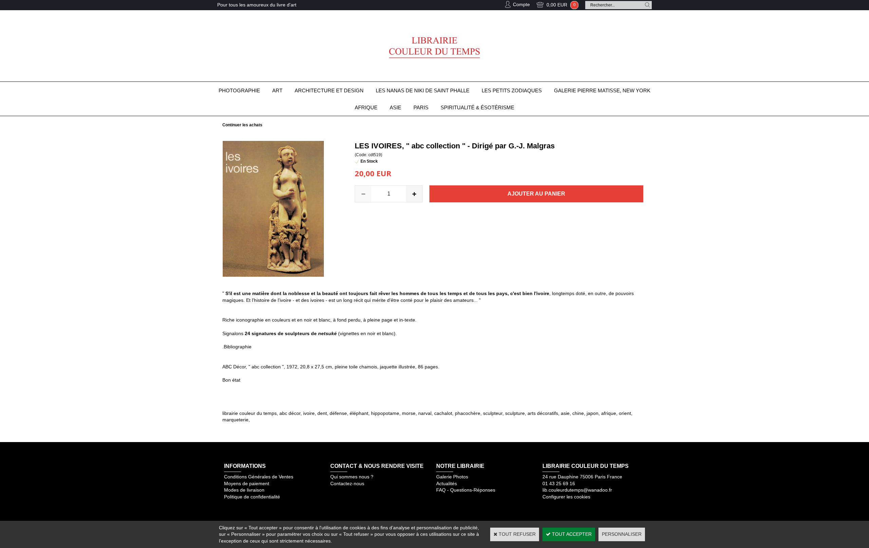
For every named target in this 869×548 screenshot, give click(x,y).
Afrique (366, 107)
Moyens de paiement (246, 483)
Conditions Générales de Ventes (258, 476)
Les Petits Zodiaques (512, 90)
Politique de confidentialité (252, 496)
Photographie (239, 90)
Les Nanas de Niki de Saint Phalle (422, 90)
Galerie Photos (452, 476)
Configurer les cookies (566, 496)
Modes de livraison (244, 490)
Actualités (446, 483)
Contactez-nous (347, 483)
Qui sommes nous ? (351, 476)
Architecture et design (329, 90)
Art (277, 90)
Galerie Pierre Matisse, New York (602, 90)
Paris (420, 107)
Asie (395, 107)
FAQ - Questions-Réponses (465, 490)
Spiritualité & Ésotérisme (477, 107)
